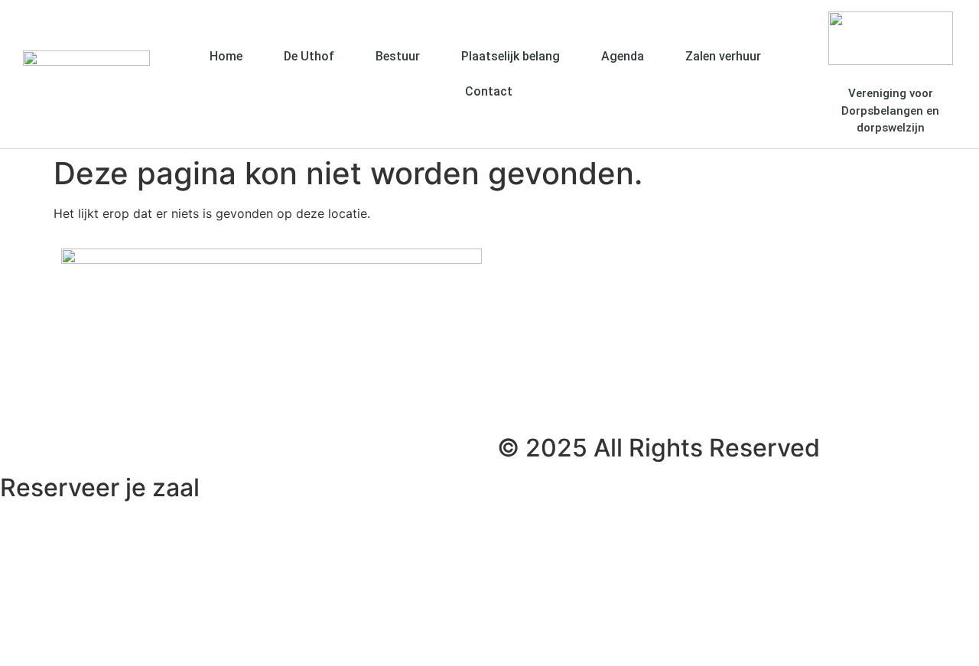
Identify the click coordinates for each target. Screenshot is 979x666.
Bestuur (398, 56)
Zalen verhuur (723, 56)
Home (226, 56)
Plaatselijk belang (510, 56)
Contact (488, 91)
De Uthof (309, 56)
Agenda (622, 56)
